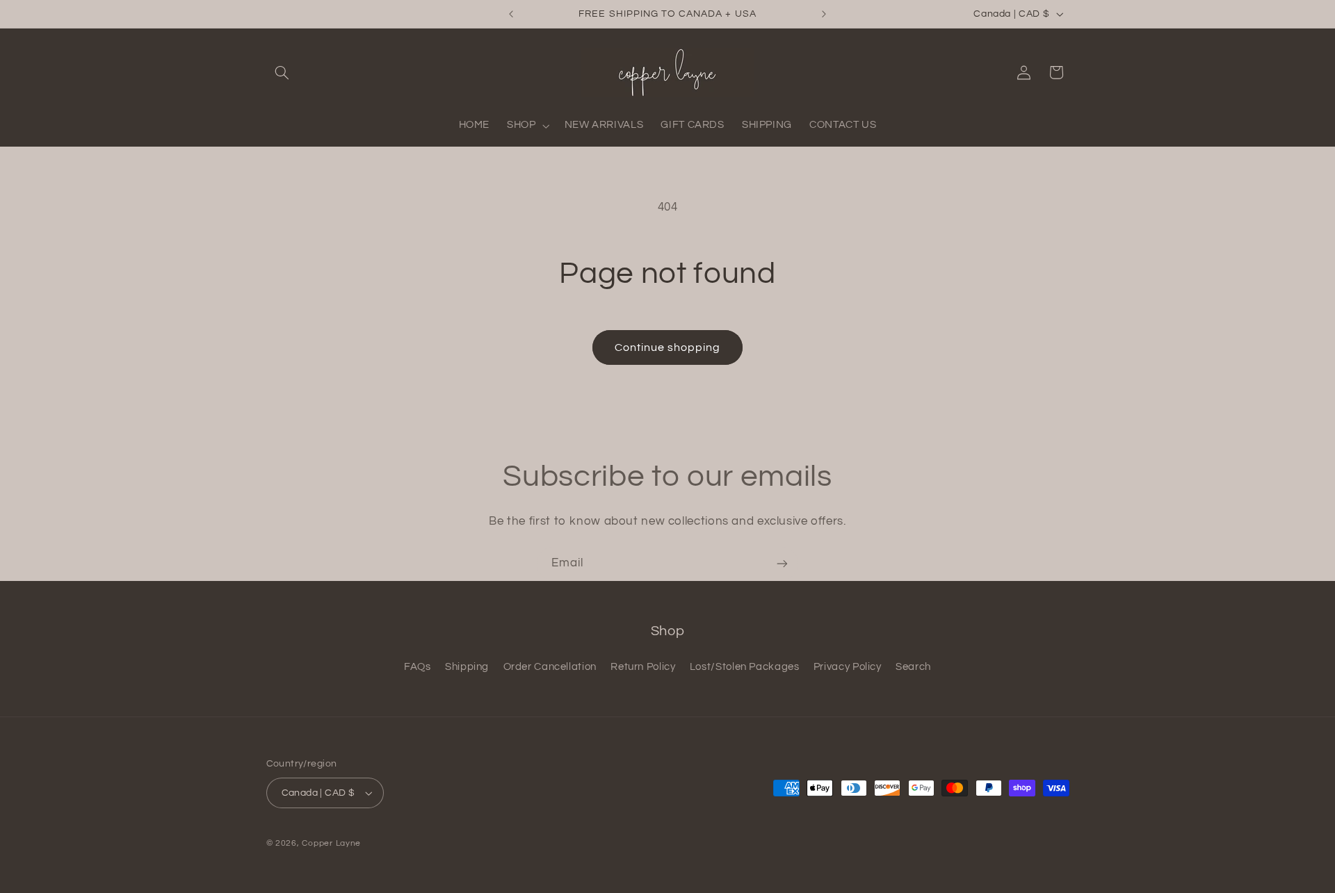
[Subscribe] (782, 563)
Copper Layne (331, 843)
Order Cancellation (550, 667)
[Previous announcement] (511, 14)
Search (913, 667)
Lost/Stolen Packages (745, 667)
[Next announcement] (824, 14)
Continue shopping (668, 347)
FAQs (417, 667)
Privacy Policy (848, 667)
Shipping (467, 667)
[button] (282, 72)
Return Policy (642, 667)
